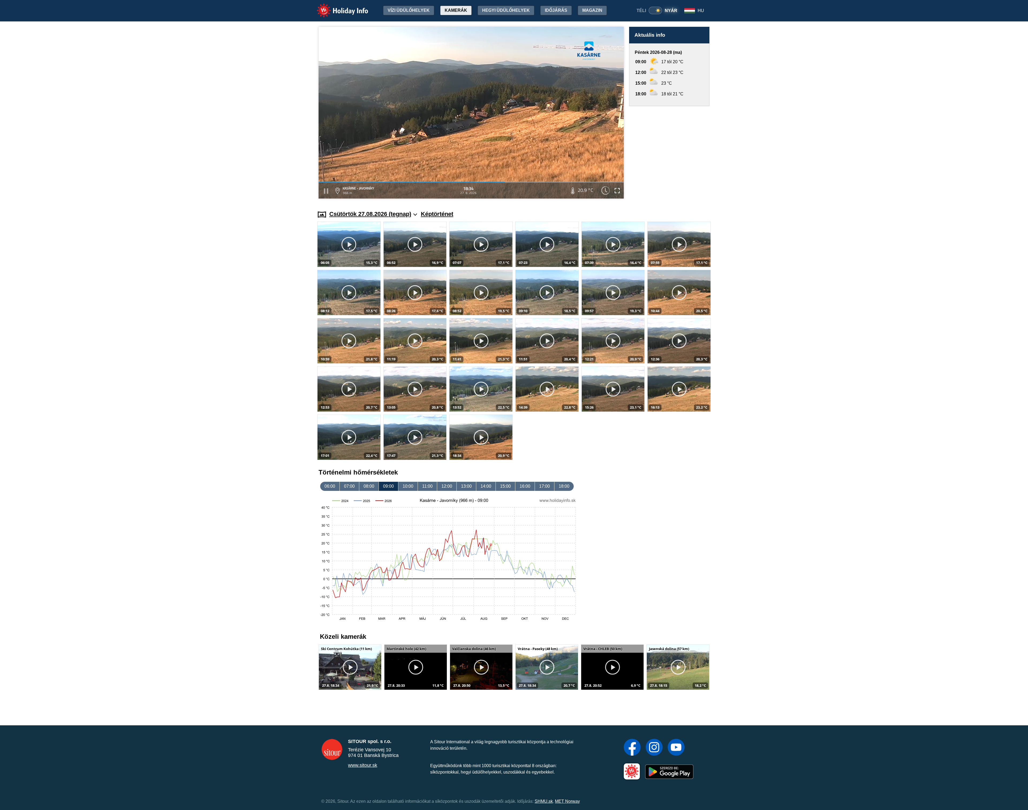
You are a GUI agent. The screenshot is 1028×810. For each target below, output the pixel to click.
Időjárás (556, 10)
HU (701, 10)
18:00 (564, 486)
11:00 (427, 486)
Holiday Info (337, 7)
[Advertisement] (669, 153)
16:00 (525, 486)
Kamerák (456, 10)
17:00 (544, 486)
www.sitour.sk (362, 765)
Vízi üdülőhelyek (409, 10)
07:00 (349, 486)
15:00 (505, 486)
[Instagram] (654, 748)
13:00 (466, 486)
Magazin (592, 10)
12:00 (446, 486)
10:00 (408, 486)
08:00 (369, 486)
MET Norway (567, 801)
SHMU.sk (544, 801)
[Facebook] (632, 748)
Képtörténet (437, 214)
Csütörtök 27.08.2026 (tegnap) (370, 214)
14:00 (486, 486)
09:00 (388, 486)
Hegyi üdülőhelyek (506, 10)
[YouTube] (676, 748)
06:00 (329, 486)
